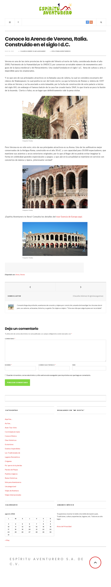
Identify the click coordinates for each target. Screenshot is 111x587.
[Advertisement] (44, 267)
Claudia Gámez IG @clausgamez (33, 51)
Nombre (8, 365)
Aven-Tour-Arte (11, 428)
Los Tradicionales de (12, 453)
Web (73, 365)
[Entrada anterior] (30, 287)
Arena (17, 274)
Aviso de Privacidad (64, 526)
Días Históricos (10, 440)
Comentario (10, 338)
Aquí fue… (8, 419)
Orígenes (8, 461)
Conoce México (11, 436)
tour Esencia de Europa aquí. (69, 216)
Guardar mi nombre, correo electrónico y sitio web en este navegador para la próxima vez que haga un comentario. (49, 375)
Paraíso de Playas (11, 470)
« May (7, 540)
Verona (22, 274)
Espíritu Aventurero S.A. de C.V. (47, 561)
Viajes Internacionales (13, 495)
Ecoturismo (9, 444)
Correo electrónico (47, 365)
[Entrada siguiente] (81, 287)
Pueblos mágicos (11, 474)
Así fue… (8, 423)
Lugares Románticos (12, 457)
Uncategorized (10, 486)
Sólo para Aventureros (61, 51)
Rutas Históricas (11, 478)
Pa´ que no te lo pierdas (13, 465)
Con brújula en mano (12, 432)
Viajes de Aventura (12, 491)
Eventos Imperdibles (12, 449)
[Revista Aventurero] (55, 9)
